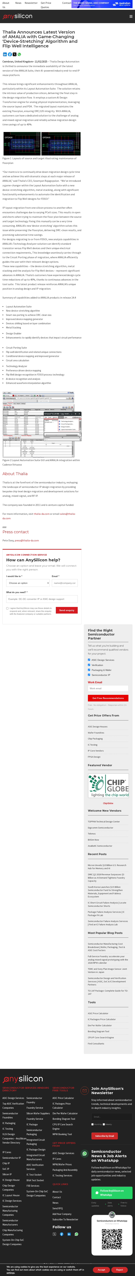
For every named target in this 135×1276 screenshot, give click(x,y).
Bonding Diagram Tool (98, 1031)
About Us (57, 1191)
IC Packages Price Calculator (102, 1019)
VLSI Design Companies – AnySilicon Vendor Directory (14, 1138)
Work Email (95, 682)
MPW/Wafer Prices (62, 1164)
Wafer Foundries (96, 732)
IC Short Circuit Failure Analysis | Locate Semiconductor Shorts (107, 904)
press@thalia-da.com (27, 540)
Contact (66, 2)
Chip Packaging (95, 738)
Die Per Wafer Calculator (100, 1025)
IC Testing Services (62, 1175)
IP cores (6, 1152)
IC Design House (11, 1180)
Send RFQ (58, 1208)
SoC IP (5, 1168)
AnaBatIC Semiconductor (100, 845)
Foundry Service (35, 1107)
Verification (97, 665)
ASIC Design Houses (98, 726)
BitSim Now (93, 839)
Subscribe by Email (104, 1135)
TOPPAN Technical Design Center (104, 821)
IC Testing (92, 744)
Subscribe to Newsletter (65, 1219)
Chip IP (6, 1163)
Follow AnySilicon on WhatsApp (112, 1193)
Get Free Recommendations (108, 698)
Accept (101, 1269)
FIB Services (33, 1185)
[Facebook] (9, 54)
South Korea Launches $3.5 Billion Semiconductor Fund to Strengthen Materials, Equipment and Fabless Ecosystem (105, 891)
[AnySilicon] (22, 16)
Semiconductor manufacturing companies (10, 1210)
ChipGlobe (108, 803)
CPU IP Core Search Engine (101, 1037)
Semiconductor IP (100, 675)
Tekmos (92, 833)
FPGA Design (94, 756)
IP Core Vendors (96, 750)
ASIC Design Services (102, 660)
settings (10, 1272)
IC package (32, 1124)
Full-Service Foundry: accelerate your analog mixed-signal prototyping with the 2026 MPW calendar (108, 959)
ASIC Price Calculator (98, 1013)
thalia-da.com (42, 513)
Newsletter (31, 2)
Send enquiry (66, 610)
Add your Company (62, 1214)
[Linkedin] (4, 54)
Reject (119, 1269)
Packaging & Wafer (101, 670)
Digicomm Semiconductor (100, 827)
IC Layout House (11, 1195)
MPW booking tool (62, 1134)
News (18, 2)
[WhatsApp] (19, 54)
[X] (14, 54)
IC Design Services (12, 1200)
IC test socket (34, 1174)
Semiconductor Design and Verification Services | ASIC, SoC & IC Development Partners (107, 981)
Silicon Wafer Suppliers (38, 1113)
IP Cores (57, 1158)
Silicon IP (7, 1174)
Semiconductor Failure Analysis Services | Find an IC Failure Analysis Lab (108, 923)
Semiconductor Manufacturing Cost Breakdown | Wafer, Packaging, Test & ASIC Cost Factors (106, 947)
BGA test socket (35, 1180)
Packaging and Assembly (65, 1169)
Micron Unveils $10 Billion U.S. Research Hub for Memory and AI (107, 867)
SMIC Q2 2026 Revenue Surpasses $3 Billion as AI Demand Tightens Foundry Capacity (106, 877)
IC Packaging (8, 1123)
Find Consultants (96, 1043)
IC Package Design (36, 1149)
